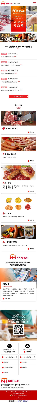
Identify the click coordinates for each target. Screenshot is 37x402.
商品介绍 (6, 362)
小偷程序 (19, 401)
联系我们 (6, 372)
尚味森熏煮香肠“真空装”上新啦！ (10, 82)
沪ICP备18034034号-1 (18, 393)
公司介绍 (24, 362)
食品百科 (24, 367)
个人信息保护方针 (18, 398)
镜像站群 (25, 401)
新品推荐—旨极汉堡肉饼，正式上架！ (12, 90)
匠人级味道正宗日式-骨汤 (8, 57)
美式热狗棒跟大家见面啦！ (9, 73)
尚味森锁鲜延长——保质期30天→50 (11, 65)
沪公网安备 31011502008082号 (19, 395)
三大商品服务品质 (8, 367)
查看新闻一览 (18, 96)
